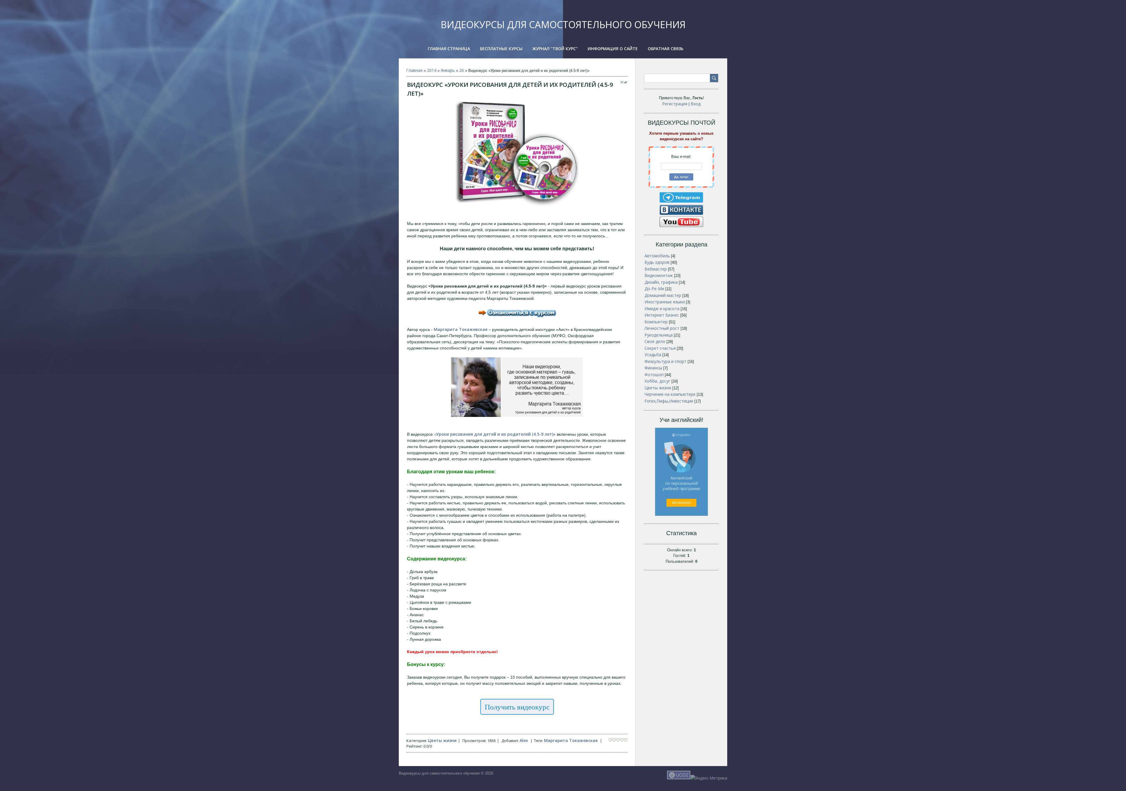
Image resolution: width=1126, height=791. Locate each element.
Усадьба (653, 354)
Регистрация (674, 104)
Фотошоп (654, 374)
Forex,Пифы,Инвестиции (669, 401)
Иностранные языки (665, 302)
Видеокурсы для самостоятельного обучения (563, 24)
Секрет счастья (660, 348)
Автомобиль (657, 255)
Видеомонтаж (659, 275)
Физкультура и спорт (665, 361)
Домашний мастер (663, 295)
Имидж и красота (662, 308)
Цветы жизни (442, 740)
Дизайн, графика (661, 282)
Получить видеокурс (517, 706)
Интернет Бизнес (662, 315)
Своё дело (655, 341)
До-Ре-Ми (654, 288)
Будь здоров (657, 262)
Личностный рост (662, 328)
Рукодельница (659, 335)
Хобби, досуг (657, 381)
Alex (524, 740)
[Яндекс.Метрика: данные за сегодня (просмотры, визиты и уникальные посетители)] (709, 778)
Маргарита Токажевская (571, 740)
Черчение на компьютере (670, 394)
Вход (696, 104)
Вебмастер (656, 269)
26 (461, 70)
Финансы (653, 368)
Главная (414, 70)
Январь (448, 70)
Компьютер (656, 321)
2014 (431, 70)
